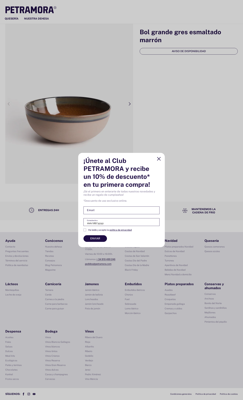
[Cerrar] (159, 159)
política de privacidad (120, 230)
